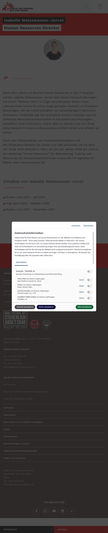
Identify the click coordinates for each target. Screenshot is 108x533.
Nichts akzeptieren (46, 307)
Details (81, 280)
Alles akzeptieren (84, 307)
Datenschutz (88, 226)
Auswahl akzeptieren (25, 307)
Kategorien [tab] (21, 262)
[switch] (89, 271)
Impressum (75, 226)
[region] (54, 267)
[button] (88, 271)
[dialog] (54, 266)
